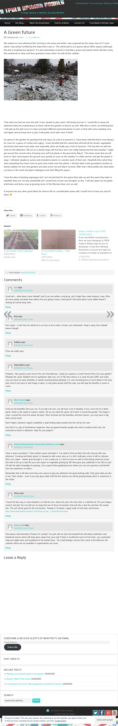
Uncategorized (28, 273)
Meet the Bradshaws (40, 23)
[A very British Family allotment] (21, 239)
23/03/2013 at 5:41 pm (23, 345)
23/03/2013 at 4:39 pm (23, 291)
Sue (15, 287)
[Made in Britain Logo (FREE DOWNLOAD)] (97, 247)
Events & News (60, 23)
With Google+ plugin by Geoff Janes (59, 724)
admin (21, 37)
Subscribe (12, 647)
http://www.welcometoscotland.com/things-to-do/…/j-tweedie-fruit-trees (37, 511)
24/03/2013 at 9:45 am (23, 447)
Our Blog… (19, 23)
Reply (8, 333)
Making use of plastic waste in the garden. (25, 674)
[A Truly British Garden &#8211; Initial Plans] (58, 239)
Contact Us (78, 23)
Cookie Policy (60, 721)
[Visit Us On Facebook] (102, 715)
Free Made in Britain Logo (100, 23)
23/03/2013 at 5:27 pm (23, 319)
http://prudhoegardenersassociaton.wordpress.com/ (36, 444)
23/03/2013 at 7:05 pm (23, 368)
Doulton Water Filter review (19, 679)
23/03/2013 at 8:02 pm (23, 403)
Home (7, 23)
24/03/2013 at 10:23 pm (24, 496)
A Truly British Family (65, 714)
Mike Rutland (19, 400)
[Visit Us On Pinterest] (108, 715)
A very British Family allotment (18, 251)
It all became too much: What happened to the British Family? (34, 684)
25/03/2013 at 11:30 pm (24, 528)
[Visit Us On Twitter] (95, 715)
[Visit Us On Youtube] (114, 715)
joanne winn (19, 525)
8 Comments (34, 37)
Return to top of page (62, 711)
